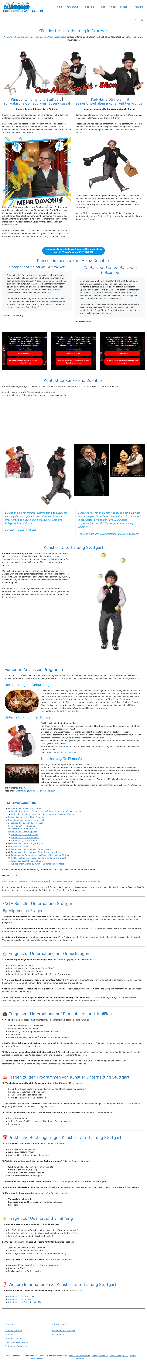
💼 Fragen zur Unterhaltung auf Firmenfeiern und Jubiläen (35, 852)
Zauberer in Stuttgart (39, 881)
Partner (133, 1356)
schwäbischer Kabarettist (62, 881)
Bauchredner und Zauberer (14, 881)
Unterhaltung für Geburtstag (65, 711)
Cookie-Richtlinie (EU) (119, 1356)
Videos (112, 6)
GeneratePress (37, 1358)
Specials (89, 6)
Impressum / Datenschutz (79, 1356)
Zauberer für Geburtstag (16, 1346)
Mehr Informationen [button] (24, 349)
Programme (72, 6)
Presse (123, 6)
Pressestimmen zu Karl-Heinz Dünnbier (26, 817)
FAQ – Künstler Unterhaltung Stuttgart (25, 843)
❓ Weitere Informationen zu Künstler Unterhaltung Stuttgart (36, 864)
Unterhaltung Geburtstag (16, 1342)
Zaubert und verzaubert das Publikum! (26, 823)
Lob (103, 6)
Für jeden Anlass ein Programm (22, 832)
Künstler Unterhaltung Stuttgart (22, 829)
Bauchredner (54, 556)
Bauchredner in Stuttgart (63, 1330)
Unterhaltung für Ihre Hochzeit (25, 837)
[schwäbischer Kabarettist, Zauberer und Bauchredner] (23, 7)
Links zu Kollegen (77, 1358)
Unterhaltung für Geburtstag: (24, 834)
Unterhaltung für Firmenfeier (24, 840)
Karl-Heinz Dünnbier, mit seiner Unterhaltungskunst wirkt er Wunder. (42, 814)
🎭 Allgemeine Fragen (18, 846)
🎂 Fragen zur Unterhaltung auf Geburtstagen (29, 849)
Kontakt (139, 6)
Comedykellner (93, 881)
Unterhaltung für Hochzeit (64, 752)
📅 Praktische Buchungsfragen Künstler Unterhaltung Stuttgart (37, 858)
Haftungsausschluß (100, 1356)
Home (58, 6)
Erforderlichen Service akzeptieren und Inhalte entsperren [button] (24, 361)
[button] (136, 20)
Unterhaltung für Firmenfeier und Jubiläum (35, 791)
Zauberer (80, 881)
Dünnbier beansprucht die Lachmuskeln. (26, 820)
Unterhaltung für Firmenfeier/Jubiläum (25, 1302)
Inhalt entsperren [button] (24, 353)
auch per (73, 250)
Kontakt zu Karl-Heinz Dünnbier (22, 826)
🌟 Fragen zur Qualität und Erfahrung (25, 861)
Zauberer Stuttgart (13, 1330)
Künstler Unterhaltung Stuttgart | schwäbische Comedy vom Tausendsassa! (46, 811)
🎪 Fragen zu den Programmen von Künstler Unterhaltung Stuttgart (39, 855)
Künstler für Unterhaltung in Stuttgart (25, 808)
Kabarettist (64, 746)
